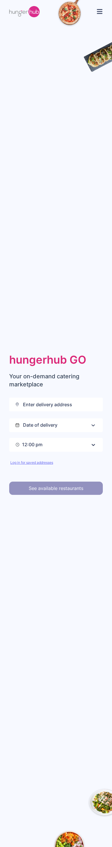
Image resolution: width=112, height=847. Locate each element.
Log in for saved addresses (31, 462)
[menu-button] (98, 11)
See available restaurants (56, 488)
